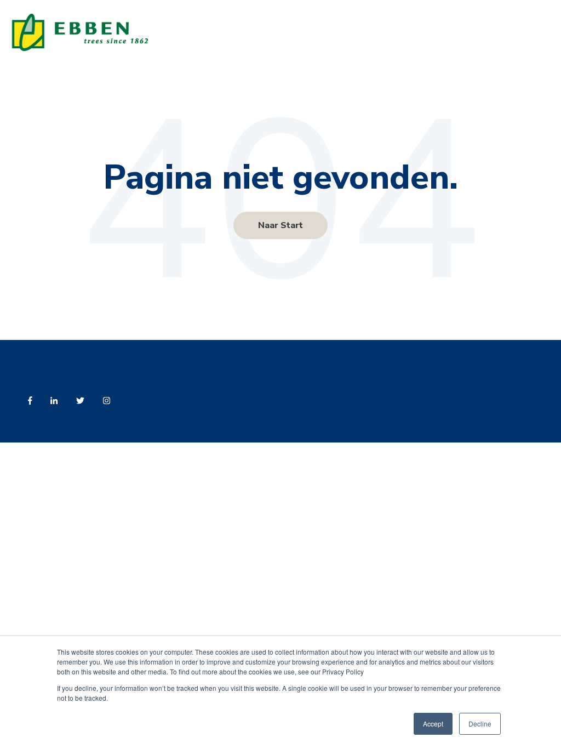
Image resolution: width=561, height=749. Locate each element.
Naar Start (280, 225)
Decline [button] (479, 723)
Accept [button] (433, 723)
